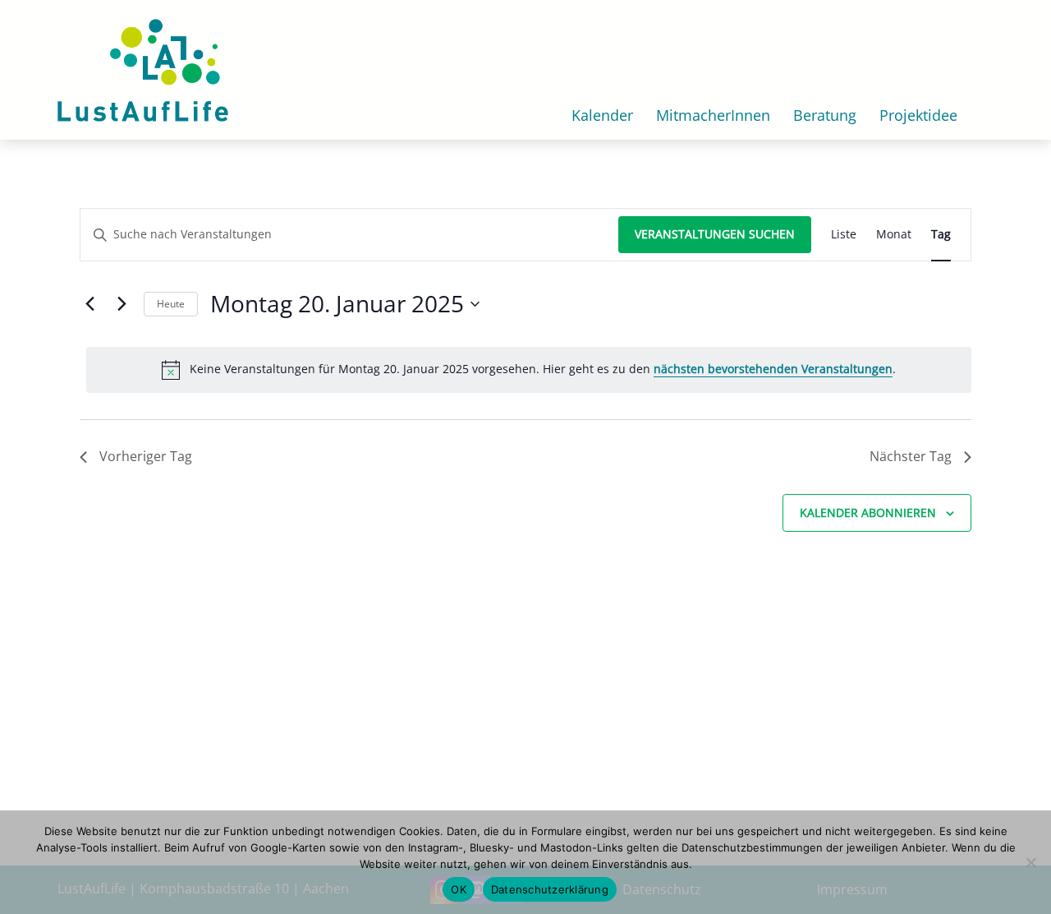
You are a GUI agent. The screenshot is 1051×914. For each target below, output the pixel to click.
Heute (171, 304)
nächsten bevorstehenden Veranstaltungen (773, 368)
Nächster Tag (911, 456)
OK (458, 889)
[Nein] (1030, 862)
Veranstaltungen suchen (715, 234)
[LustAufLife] (142, 68)
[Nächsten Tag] (121, 304)
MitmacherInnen (713, 115)
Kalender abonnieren (868, 512)
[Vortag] (89, 304)
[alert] (528, 370)
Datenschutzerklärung (549, 889)
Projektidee (918, 115)
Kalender (602, 115)
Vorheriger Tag (145, 456)
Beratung (824, 115)
